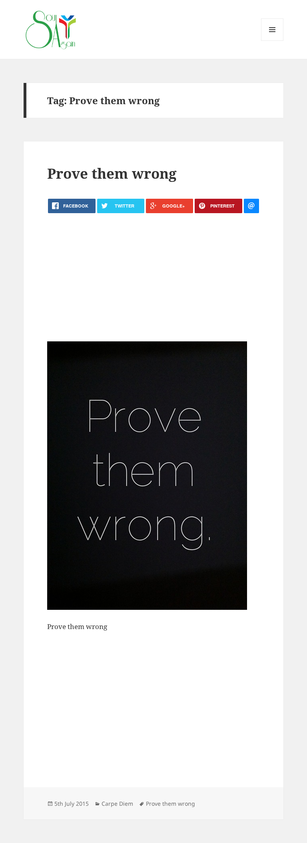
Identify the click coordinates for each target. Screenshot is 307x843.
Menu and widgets (272, 40)
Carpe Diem (117, 803)
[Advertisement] (153, 277)
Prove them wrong (112, 173)
